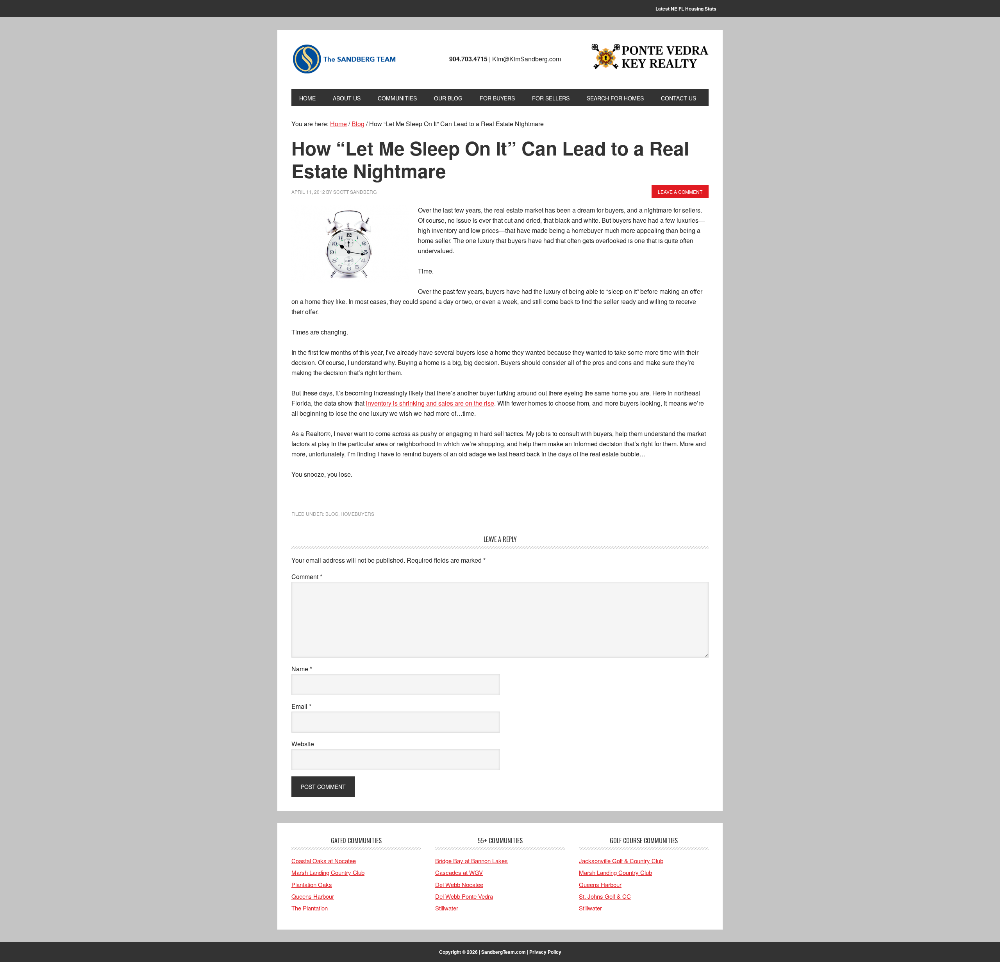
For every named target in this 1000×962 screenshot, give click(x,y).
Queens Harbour (312, 896)
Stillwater (446, 908)
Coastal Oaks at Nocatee (323, 861)
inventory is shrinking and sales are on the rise (430, 403)
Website (302, 743)
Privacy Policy (545, 951)
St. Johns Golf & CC (605, 896)
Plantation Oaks (311, 884)
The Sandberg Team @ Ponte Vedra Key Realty (344, 59)
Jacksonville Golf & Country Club (621, 861)
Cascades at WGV (459, 872)
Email (301, 706)
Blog (331, 513)
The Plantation (309, 908)
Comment (306, 576)
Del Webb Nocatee (459, 884)
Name (301, 668)
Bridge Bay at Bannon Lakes (471, 861)
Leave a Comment (680, 191)
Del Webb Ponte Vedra (464, 896)
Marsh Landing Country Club (327, 872)
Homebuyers (357, 513)
